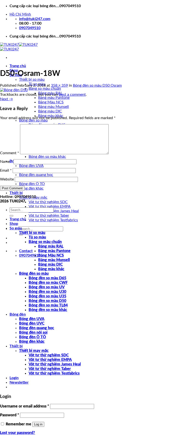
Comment (9, 153)
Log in (38, 424)
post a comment (72, 94)
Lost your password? (17, 433)
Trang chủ (18, 66)
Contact (26, 251)
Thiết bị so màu (32, 79)
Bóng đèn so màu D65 (47, 278)
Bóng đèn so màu (34, 273)
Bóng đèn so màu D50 (47, 301)
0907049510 (30, 255)
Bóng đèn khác (31, 188)
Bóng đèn (18, 314)
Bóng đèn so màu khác (47, 157)
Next (6, 99)
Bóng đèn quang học (36, 175)
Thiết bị (16, 193)
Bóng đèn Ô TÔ (32, 184)
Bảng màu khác (51, 269)
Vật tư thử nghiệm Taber (49, 215)
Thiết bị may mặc (34, 351)
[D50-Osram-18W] (14, 90)
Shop (14, 224)
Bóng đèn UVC (31, 323)
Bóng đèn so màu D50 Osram (97, 85)
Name (6, 162)
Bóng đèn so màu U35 (47, 296)
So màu (16, 228)
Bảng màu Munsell (53, 107)
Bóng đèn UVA (31, 166)
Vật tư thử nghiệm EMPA (50, 206)
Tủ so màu (37, 237)
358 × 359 (59, 85)
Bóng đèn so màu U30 (47, 292)
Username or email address (24, 406)
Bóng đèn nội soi (33, 332)
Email (6, 170)
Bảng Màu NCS (51, 102)
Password (9, 415)
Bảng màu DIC (50, 111)
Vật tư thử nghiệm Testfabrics (53, 220)
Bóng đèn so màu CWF (48, 283)
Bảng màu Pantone (54, 98)
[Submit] (11, 216)
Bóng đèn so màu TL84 (48, 305)
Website (7, 179)
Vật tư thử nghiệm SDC (48, 202)
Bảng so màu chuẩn (45, 88)
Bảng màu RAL (50, 246)
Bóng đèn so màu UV (47, 287)
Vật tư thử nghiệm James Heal (54, 211)
